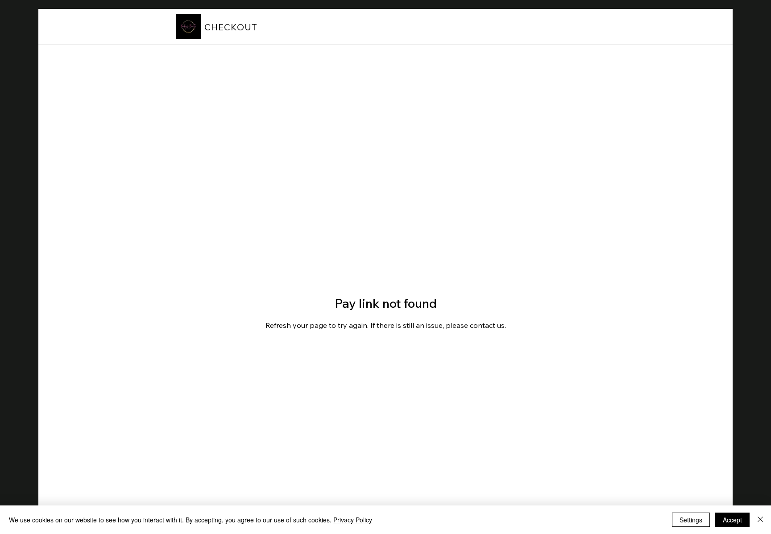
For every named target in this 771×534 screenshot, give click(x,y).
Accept (732, 519)
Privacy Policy (352, 519)
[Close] (760, 520)
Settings (691, 519)
